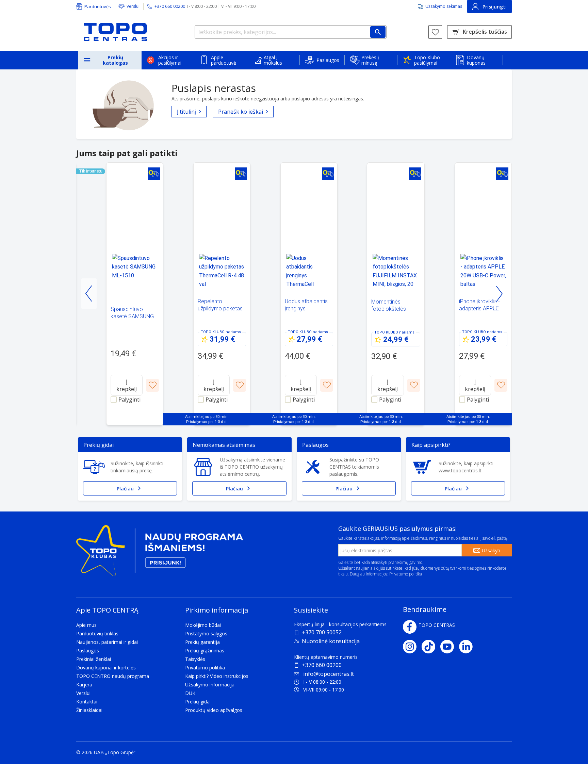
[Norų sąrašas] (435, 32)
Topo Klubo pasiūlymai (427, 60)
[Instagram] (412, 646)
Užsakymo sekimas (443, 6)
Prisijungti (495, 6)
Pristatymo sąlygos (206, 633)
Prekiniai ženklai (93, 659)
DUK (190, 693)
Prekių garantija (202, 642)
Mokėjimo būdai (203, 625)
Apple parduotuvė (223, 60)
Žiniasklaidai (89, 710)
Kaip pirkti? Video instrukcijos (216, 676)
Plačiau (125, 488)
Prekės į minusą (370, 60)
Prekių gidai (198, 701)
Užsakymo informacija (209, 684)
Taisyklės (195, 659)
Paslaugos (327, 60)
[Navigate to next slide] (499, 293)
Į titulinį (186, 111)
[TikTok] (431, 646)
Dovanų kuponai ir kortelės (106, 667)
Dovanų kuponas (476, 60)
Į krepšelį (126, 385)
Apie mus (86, 625)
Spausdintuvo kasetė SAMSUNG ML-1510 (132, 316)
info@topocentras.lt (328, 674)
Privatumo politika (405, 574)
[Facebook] (409, 627)
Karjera (84, 684)
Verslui (133, 6)
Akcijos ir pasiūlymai (169, 60)
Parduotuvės (97, 6)
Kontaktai (86, 701)
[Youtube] (449, 646)
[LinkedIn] (468, 646)
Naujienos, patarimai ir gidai (107, 642)
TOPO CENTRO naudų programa (112, 676)
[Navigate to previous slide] (89, 293)
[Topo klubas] (159, 553)
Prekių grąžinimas (204, 650)
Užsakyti (491, 550)
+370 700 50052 (322, 632)
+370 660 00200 (322, 665)
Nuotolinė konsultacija (331, 641)
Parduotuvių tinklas (97, 633)
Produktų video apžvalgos (213, 710)
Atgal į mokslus (273, 60)
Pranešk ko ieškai (240, 111)
